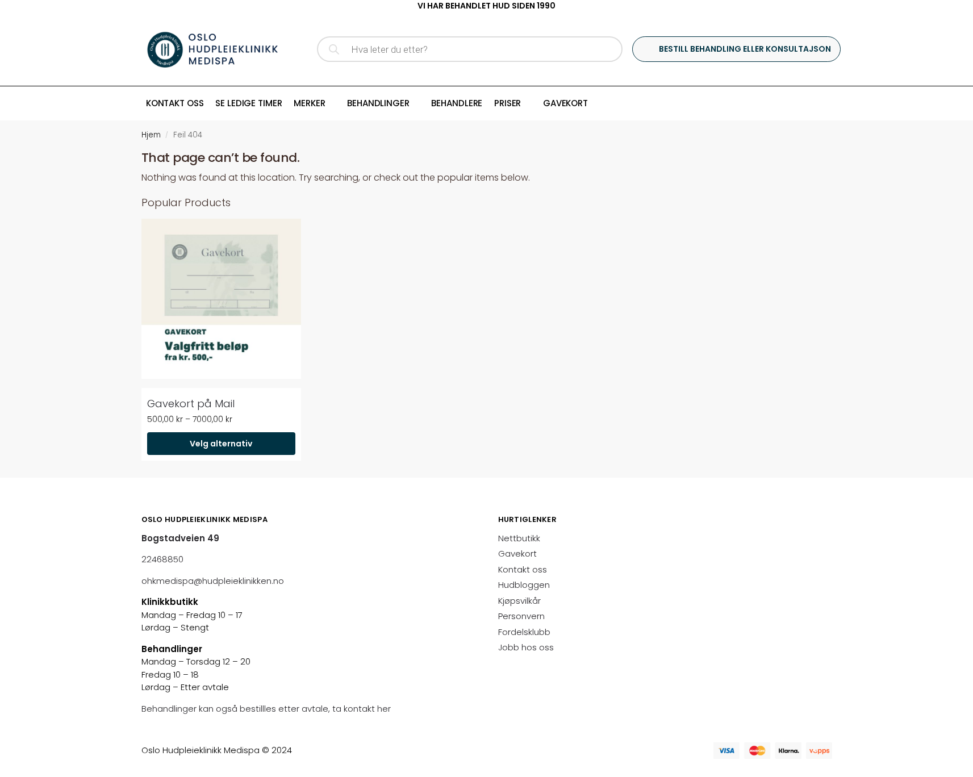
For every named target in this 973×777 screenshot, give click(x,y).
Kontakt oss (522, 569)
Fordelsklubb (524, 632)
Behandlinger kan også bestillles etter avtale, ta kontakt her (267, 709)
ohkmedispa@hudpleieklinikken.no (212, 581)
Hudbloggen (524, 585)
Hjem (151, 135)
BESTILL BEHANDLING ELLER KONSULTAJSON (745, 49)
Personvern (521, 616)
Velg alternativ (221, 443)
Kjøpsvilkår (519, 601)
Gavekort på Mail (191, 403)
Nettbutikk (519, 538)
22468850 (162, 559)
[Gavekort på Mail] (221, 298)
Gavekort (517, 553)
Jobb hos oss (526, 647)
